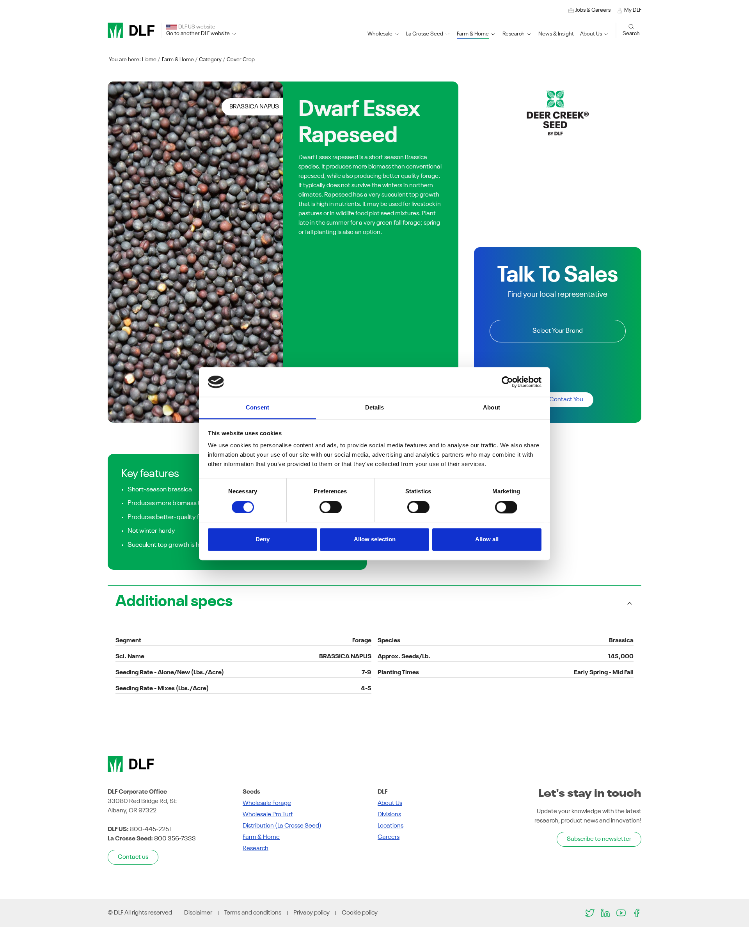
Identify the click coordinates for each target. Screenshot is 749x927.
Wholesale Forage (267, 803)
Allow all (487, 539)
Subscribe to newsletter (599, 839)
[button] (428, 34)
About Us (390, 803)
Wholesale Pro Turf (268, 815)
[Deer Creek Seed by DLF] (557, 112)
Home (149, 59)
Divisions (389, 815)
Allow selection (375, 539)
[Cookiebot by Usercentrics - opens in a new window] (507, 382)
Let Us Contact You (557, 400)
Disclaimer (198, 913)
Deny (263, 539)
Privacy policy (311, 913)
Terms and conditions (252, 913)
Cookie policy (360, 913)
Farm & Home (178, 59)
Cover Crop (241, 59)
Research (255, 848)
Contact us (133, 857)
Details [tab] (374, 407)
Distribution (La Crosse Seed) (282, 826)
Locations (390, 826)
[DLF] (131, 30)
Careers (388, 837)
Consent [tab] (257, 407)
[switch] (330, 507)
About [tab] (491, 407)
